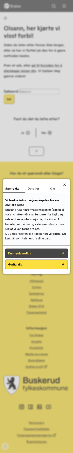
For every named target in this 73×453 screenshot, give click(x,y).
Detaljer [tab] (33, 188)
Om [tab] (52, 188)
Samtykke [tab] (12, 188)
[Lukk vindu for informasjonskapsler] (64, 184)
